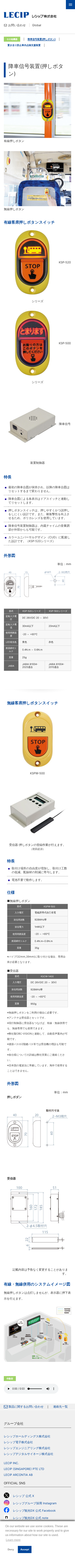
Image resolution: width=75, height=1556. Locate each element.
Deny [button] (11, 1549)
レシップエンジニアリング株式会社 (27, 1448)
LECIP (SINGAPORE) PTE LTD (24, 1469)
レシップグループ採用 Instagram (35, 1503)
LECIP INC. (11, 1463)
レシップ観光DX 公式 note (32, 1518)
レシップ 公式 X (23, 1496)
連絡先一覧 (60, 1406)
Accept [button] (24, 1549)
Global (36, 25)
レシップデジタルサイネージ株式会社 (28, 1454)
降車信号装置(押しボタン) (42, 39)
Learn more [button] (13, 1540)
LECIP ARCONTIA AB (18, 1475)
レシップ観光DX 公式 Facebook (34, 1510)
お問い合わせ (17, 25)
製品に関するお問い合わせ (26, 1406)
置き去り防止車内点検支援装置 (24, 45)
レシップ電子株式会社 (18, 1442)
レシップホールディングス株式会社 (27, 1436)
